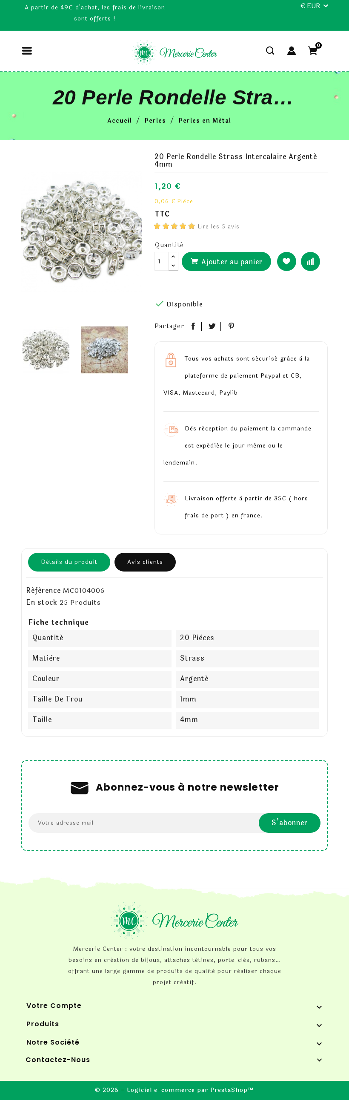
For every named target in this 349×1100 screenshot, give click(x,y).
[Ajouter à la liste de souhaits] (286, 261)
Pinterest (231, 326)
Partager (193, 326)
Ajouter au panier (231, 262)
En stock (41, 602)
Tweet (212, 326)
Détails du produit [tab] (69, 561)
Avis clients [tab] (145, 561)
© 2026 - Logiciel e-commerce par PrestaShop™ (174, 1090)
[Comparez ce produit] (310, 261)
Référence (43, 590)
